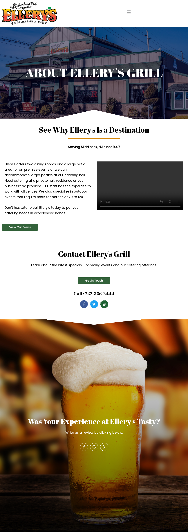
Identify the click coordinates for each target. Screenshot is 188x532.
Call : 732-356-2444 (94, 294)
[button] (129, 12)
